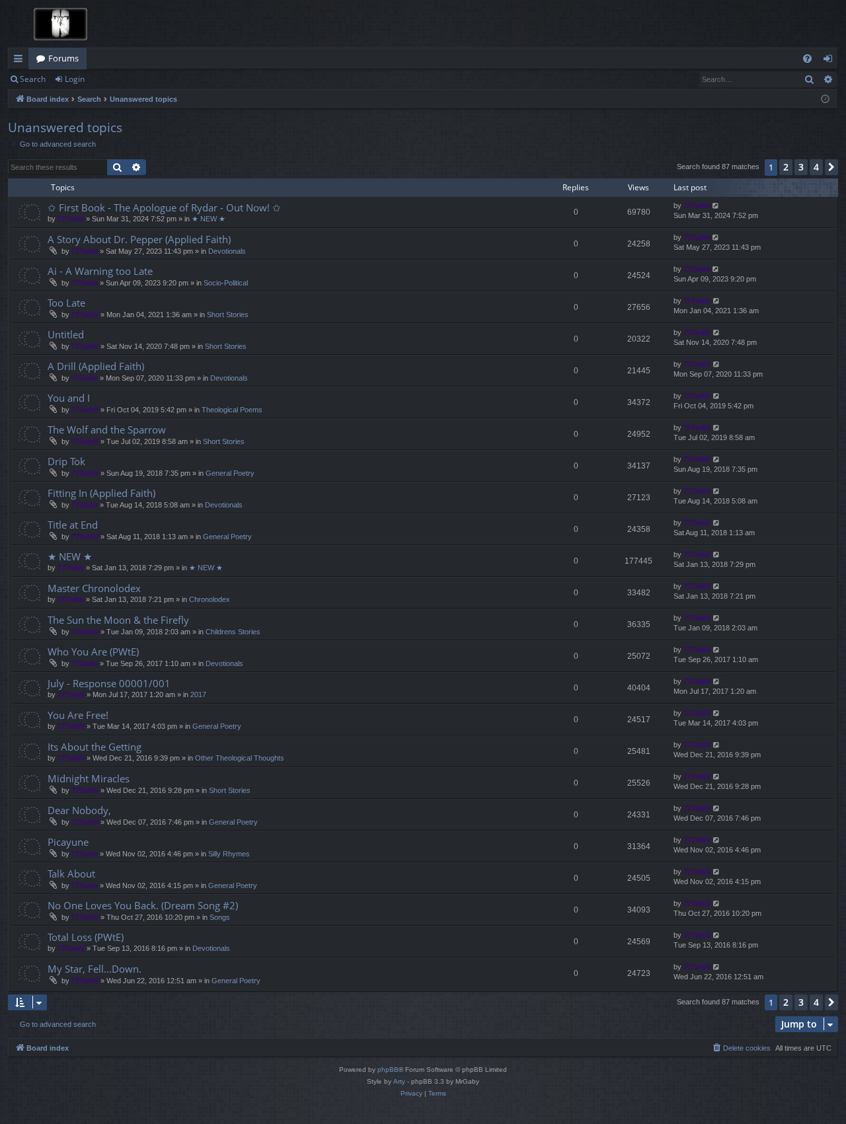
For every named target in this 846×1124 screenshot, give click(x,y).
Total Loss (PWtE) (86, 937)
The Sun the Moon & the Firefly (118, 619)
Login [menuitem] (830, 60)
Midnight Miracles (89, 778)
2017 (198, 694)
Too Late (66, 302)
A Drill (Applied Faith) (96, 366)
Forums (63, 58)
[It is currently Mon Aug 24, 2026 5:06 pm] (825, 99)
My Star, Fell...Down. (94, 968)
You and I (69, 397)
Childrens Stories (233, 632)
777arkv (71, 219)
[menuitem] (807, 58)
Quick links (20, 60)
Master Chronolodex (94, 588)
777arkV (84, 314)
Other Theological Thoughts (239, 758)
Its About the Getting (94, 746)
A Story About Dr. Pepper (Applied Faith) (139, 239)
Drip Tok (66, 461)
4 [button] (816, 167)
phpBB (388, 1069)
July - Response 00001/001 (109, 683)
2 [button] (785, 167)
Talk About (71, 873)
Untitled (66, 334)
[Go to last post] (716, 206)
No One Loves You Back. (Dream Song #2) (143, 905)
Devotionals (227, 251)
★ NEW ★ (208, 219)
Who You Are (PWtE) (93, 651)
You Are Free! (78, 715)
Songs (220, 917)
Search (33, 79)
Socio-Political (226, 283)
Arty (399, 1081)
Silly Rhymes (229, 854)
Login (75, 79)
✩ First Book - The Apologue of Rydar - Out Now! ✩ (164, 207)
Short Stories (228, 314)
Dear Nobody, (79, 810)
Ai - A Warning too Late (100, 271)
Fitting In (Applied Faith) (101, 493)
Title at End (73, 524)
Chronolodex (209, 599)
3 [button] (801, 167)
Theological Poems (232, 410)
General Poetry (230, 473)
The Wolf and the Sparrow (107, 429)
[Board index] (57, 24)
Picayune (68, 841)
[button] (831, 167)
